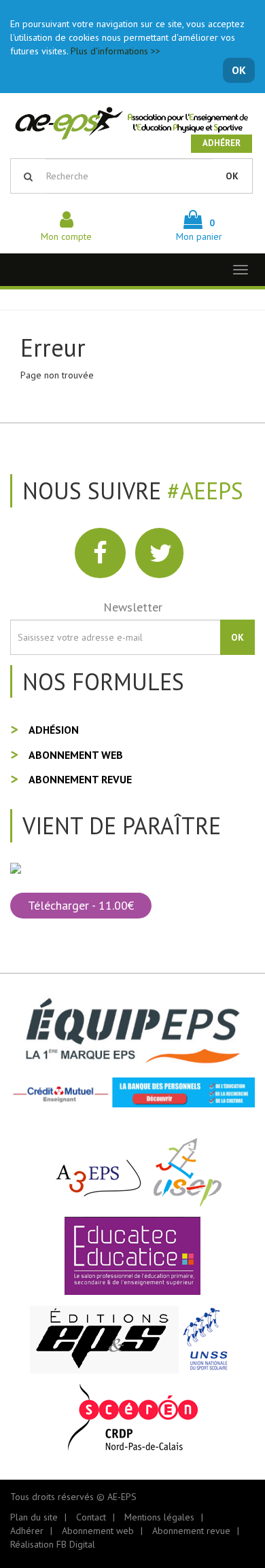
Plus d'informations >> (115, 51)
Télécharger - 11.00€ (81, 905)
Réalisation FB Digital (52, 1544)
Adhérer (221, 143)
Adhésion (54, 729)
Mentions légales (159, 1517)
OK (239, 70)
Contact (91, 1517)
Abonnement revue (80, 779)
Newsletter (132, 607)
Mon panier (199, 230)
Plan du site (34, 1517)
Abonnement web (76, 755)
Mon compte (66, 236)
